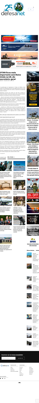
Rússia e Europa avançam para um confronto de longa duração (19, 193)
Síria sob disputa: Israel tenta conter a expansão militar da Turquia (5, 193)
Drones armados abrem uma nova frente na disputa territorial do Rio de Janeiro (36, 343)
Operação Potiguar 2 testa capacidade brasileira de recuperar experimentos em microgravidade (36, 257)
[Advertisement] (19, 23)
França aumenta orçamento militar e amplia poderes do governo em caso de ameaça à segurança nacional (19, 229)
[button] (33, 7)
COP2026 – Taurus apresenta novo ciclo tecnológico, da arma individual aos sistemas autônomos (18, 210)
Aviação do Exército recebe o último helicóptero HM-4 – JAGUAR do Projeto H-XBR (36, 287)
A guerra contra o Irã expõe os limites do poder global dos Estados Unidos (36, 296)
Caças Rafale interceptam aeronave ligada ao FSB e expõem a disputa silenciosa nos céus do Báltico (18, 175)
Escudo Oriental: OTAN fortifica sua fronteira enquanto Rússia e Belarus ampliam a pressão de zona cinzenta (6, 175)
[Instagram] (4, 378)
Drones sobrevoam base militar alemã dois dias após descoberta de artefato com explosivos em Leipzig (6, 248)
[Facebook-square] (0, 378)
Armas (11, 80)
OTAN (13, 80)
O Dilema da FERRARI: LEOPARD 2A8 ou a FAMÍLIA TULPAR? (36, 279)
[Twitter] (2, 378)
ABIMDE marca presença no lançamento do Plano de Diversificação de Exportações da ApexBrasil (36, 318)
